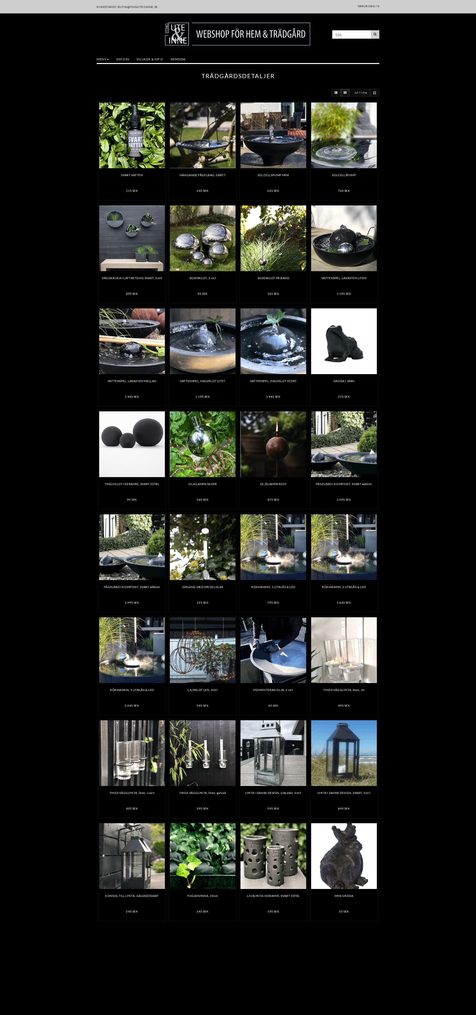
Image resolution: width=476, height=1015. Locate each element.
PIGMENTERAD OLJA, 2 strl (273, 690)
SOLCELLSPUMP (344, 175)
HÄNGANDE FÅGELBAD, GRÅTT (203, 175)
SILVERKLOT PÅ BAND (273, 278)
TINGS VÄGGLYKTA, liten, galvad (202, 793)
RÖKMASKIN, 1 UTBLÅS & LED (273, 587)
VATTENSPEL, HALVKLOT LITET (202, 381)
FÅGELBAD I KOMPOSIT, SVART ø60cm (344, 484)
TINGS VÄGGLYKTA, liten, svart (132, 793)
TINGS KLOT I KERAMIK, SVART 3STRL (132, 484)
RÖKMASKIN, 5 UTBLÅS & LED (132, 690)
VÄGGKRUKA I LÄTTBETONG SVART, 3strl (132, 278)
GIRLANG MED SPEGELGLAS (202, 587)
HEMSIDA (178, 59)
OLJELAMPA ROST (273, 484)
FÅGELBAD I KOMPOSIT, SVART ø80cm (132, 587)
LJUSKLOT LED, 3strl (202, 690)
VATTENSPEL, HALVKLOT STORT (273, 381)
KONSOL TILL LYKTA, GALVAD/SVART (132, 896)
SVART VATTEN (132, 175)
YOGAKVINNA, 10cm (202, 896)
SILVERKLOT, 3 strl (202, 278)
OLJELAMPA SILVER (202, 484)
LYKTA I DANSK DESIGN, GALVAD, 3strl (273, 793)
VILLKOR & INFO (150, 59)
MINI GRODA (344, 896)
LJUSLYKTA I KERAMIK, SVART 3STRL (273, 896)
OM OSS (122, 59)
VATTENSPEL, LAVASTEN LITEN (344, 278)
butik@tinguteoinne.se (138, 7)
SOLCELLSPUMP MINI (273, 175)
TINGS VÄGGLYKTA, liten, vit (343, 690)
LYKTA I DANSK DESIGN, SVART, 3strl (344, 793)
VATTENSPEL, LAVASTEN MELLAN (132, 381)
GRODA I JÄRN (344, 381)
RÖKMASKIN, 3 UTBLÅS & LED (344, 587)
